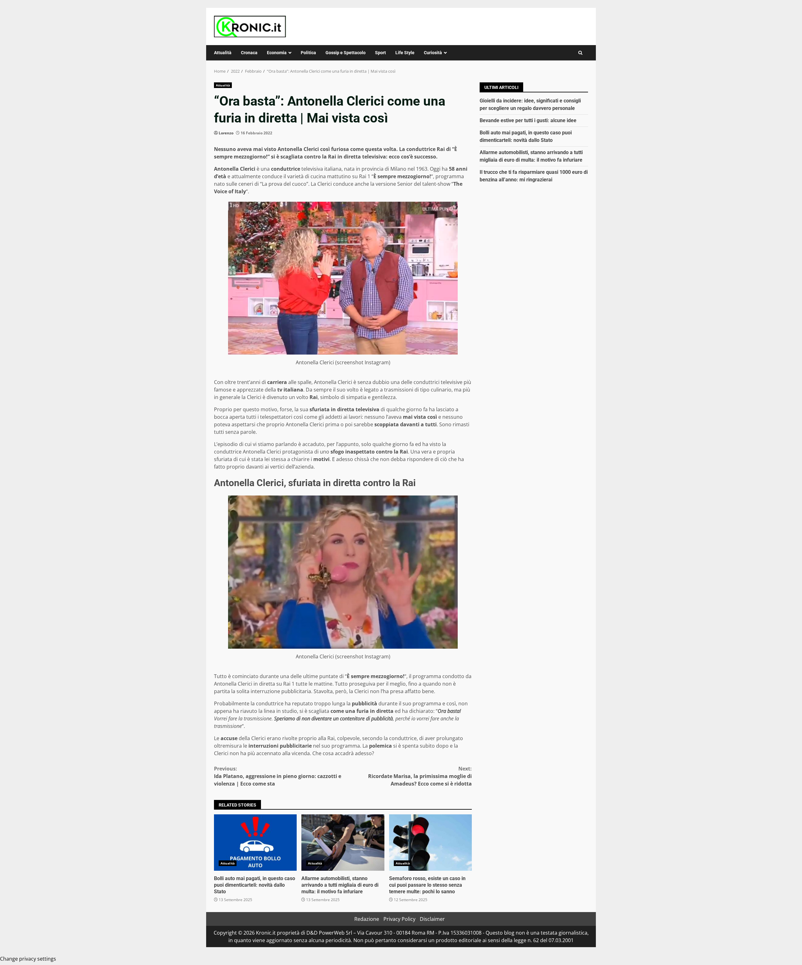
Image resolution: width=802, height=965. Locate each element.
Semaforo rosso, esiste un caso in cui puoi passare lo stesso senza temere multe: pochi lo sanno (430, 842)
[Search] (580, 53)
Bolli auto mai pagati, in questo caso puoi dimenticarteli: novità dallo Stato (255, 842)
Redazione (366, 919)
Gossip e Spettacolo (345, 52)
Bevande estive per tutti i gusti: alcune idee (528, 120)
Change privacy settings (28, 958)
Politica (308, 52)
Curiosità (433, 52)
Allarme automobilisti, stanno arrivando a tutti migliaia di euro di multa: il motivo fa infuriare (342, 842)
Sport (380, 52)
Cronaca (249, 52)
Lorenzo (226, 133)
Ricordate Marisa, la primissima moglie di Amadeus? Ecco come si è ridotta (420, 776)
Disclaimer (432, 919)
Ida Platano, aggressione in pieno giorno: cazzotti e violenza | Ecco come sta (277, 776)
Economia (277, 52)
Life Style (404, 52)
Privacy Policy (399, 919)
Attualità (223, 52)
